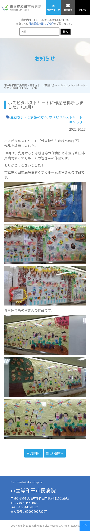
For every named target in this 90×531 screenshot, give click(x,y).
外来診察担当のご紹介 (41, 23)
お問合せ (68, 9)
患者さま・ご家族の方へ (28, 116)
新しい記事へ (55, 453)
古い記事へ (33, 453)
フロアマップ (53, 10)
